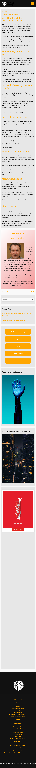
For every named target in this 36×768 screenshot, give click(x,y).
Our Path (18, 725)
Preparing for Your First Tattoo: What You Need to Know (16, 318)
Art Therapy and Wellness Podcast (18, 714)
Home (18, 703)
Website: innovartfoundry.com (18, 745)
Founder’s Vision (18, 723)
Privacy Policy (18, 734)
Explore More (18, 529)
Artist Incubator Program (18, 716)
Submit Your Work (18, 727)
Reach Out (18, 736)
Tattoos (18, 361)
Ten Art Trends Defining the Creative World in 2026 (15, 320)
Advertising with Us (18, 728)
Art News (18, 339)
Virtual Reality (18, 353)
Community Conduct (18, 732)
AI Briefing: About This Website (18, 738)
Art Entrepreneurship (18, 332)
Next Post (32, 291)
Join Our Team (18, 730)
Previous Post (5, 291)
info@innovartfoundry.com (18, 750)
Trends (18, 346)
